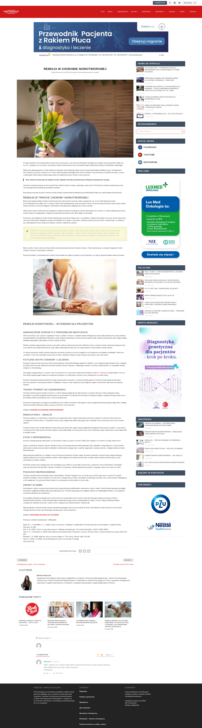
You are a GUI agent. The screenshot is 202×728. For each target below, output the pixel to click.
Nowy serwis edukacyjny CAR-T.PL (160, 295)
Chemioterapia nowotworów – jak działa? (164, 455)
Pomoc (182, 11)
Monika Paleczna (56, 72)
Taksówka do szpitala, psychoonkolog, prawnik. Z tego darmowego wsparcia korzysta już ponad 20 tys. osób (162, 88)
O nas (103, 11)
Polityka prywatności (86, 697)
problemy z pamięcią (99, 373)
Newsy (110, 11)
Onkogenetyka (122, 11)
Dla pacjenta (73, 72)
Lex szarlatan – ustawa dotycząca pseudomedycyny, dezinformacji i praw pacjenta (162, 70)
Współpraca (83, 702)
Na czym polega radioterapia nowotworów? (165, 462)
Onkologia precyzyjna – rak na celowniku (164, 448)
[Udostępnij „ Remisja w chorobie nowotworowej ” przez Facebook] (80, 551)
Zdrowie (192, 11)
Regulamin (83, 691)
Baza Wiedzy (159, 11)
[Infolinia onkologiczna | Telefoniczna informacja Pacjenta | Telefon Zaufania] (61, 609)
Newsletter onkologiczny (88, 713)
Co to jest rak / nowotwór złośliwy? (162, 288)
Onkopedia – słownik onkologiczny (92, 718)
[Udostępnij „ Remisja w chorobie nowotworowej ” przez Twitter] (84, 551)
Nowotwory (146, 11)
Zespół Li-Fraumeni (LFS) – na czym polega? (164, 114)
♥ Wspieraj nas (160, 3)
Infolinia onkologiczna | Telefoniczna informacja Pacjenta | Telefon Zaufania (58, 622)
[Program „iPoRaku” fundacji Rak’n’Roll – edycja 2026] (32, 609)
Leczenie (172, 11)
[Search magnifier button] (182, 131)
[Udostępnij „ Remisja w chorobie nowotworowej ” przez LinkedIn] (89, 551)
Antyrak (134, 11)
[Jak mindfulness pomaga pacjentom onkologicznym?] (89, 609)
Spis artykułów (84, 708)
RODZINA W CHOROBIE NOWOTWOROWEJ (47, 410)
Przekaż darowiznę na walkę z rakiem (92, 724)
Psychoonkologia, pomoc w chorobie (88, 72)
